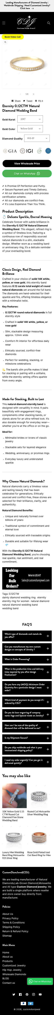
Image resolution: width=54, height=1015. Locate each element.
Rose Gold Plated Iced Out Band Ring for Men (39, 853)
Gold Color (8, 129)
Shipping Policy (11, 926)
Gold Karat (8, 119)
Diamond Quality (12, 138)
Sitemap (7, 935)
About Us (7, 913)
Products (7, 961)
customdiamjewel (31, 1009)
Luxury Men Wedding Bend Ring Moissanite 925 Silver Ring (13, 855)
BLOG (5, 978)
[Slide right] (33, 94)
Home (5, 952)
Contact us (8, 982)
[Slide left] (20, 94)
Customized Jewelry (14, 965)
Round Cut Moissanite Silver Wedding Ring (38, 813)
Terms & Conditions (13, 922)
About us (7, 956)
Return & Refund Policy (15, 931)
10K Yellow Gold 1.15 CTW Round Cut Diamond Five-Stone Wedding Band (13, 816)
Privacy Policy (10, 918)
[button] (3, 23)
